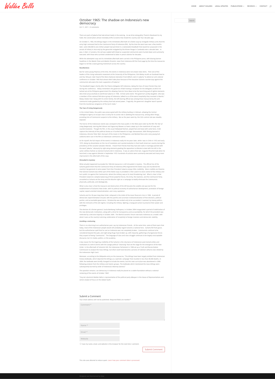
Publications (236, 6)
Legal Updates (221, 6)
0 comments (94, 27)
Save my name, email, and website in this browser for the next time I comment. (110, 344)
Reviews (251, 6)
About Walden (205, 6)
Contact (263, 6)
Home (193, 6)
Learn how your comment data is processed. (124, 360)
